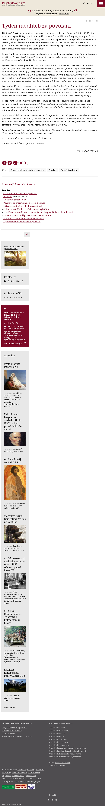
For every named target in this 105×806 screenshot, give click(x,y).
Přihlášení (10, 277)
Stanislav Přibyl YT (19, 772)
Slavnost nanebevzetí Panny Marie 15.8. (15, 672)
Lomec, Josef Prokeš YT (14, 775)
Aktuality (9, 355)
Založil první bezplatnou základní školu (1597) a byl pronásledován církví (13, 422)
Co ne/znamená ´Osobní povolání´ (20, 193)
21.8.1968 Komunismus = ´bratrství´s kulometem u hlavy (13, 617)
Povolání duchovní (69, 170)
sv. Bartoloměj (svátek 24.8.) (12, 461)
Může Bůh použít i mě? (14, 199)
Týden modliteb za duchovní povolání (27, 170)
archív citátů (64, 13)
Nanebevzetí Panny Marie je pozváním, (52, 10)
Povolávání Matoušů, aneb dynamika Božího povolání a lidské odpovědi (38, 212)
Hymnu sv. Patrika (62, 762)
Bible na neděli (13, 293)
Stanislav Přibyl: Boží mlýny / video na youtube (15, 518)
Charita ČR (22, 769)
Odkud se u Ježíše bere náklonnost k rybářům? (26, 209)
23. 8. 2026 (17, 297)
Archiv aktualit (9, 708)
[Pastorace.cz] (13, 4)
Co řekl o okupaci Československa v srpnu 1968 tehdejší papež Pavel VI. (14, 564)
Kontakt (52, 795)
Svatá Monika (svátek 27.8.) (12, 365)
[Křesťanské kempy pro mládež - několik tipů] (15, 258)
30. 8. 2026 (8, 297)
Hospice (30, 769)
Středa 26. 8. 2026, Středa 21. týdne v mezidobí (12, 317)
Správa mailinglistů (15, 281)
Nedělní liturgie (15, 343)
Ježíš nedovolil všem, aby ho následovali (22, 206)
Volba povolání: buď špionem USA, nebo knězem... (28, 215)
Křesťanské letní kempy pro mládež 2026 (14, 247)
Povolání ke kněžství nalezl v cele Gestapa (24, 202)
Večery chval (28, 778)
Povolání (52, 170)
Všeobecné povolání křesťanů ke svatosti (23, 218)
